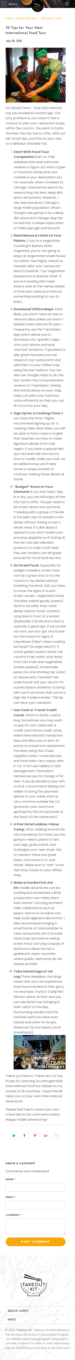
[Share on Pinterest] (35, 1135)
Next (60, 18)
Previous (47, 18)
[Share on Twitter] (13, 1135)
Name (10, 1179)
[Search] (68, 4)
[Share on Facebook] (24, 1135)
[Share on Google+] (45, 1135)
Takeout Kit (24, 1330)
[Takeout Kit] (37, 4)
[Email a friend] (56, 1135)
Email (11, 1197)
